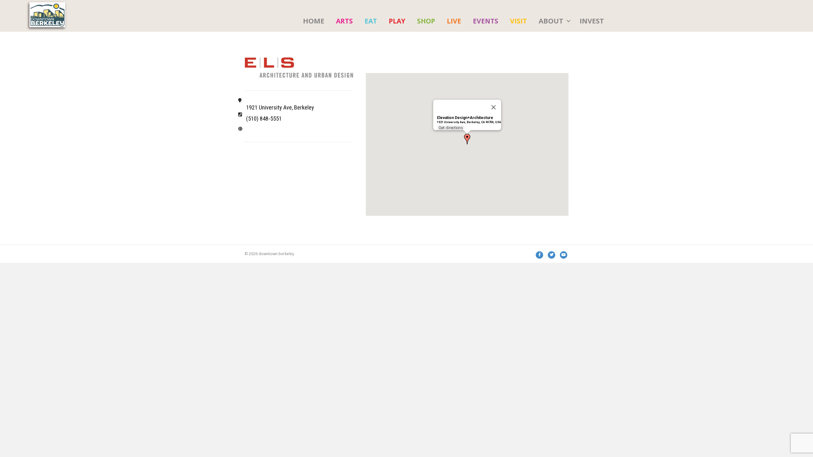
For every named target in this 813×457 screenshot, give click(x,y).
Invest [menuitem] (592, 20)
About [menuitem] (551, 20)
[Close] (493, 107)
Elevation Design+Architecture (465, 118)
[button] (568, 21)
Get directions (451, 127)
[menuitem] (344, 21)
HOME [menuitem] (313, 20)
